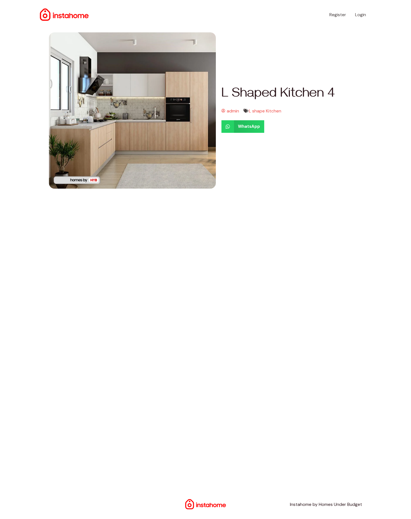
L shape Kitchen (265, 111)
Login (360, 15)
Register (337, 15)
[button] (242, 126)
